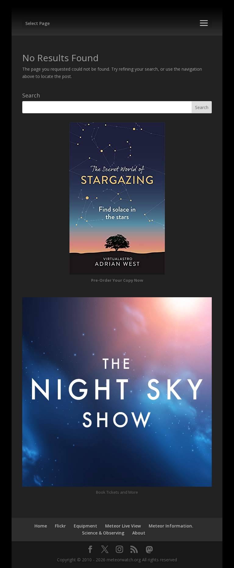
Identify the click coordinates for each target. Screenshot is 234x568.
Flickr (60, 526)
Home (40, 526)
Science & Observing (103, 533)
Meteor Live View (123, 526)
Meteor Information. (171, 526)
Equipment (85, 526)
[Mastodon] (149, 549)
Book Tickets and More (117, 492)
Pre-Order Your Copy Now (117, 280)
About (138, 533)
